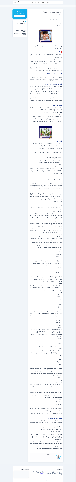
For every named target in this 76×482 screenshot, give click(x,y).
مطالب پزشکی (37, 2)
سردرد (56, 14)
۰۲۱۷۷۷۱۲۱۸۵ (42, 473)
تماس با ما (32, 2)
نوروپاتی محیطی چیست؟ (22, 25)
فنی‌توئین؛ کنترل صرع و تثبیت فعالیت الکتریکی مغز (21, 31)
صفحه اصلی (47, 2)
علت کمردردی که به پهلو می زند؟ (21, 23)
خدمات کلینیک (42, 2)
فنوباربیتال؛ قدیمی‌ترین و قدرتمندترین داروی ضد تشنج (20, 34)
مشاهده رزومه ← (52, 458)
